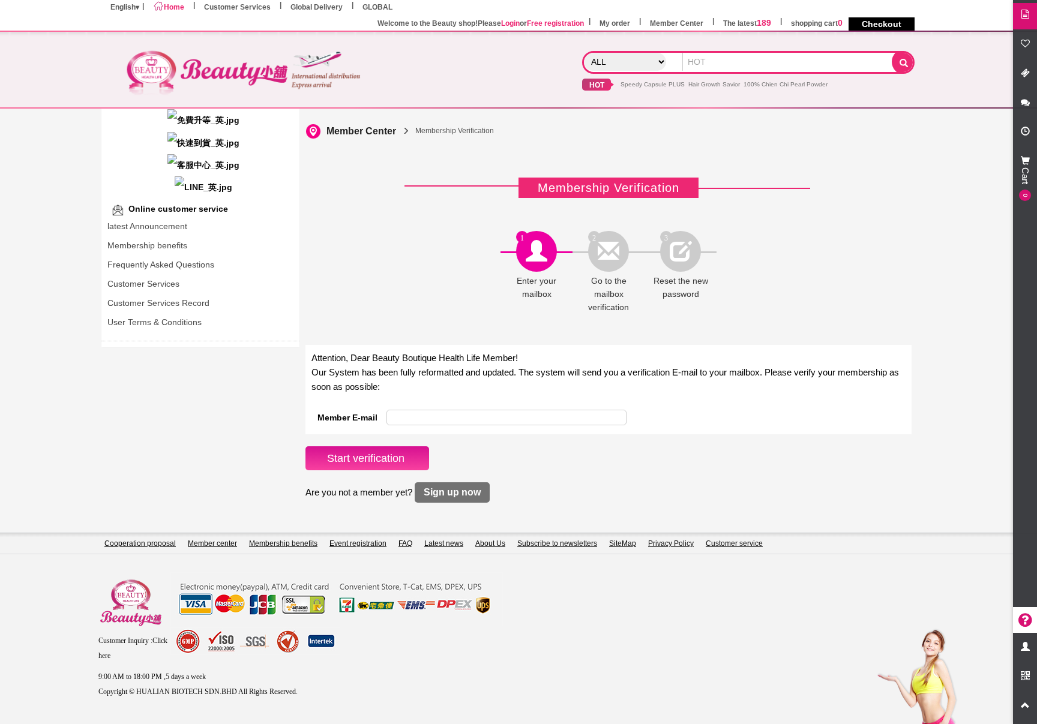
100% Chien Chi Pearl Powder (786, 84)
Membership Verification (454, 131)
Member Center (676, 23)
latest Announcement (147, 226)
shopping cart (817, 23)
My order (615, 23)
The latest (747, 23)
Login (510, 23)
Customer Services (237, 7)
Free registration (555, 23)
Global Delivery (316, 7)
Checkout (881, 24)
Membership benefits (147, 245)
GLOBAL (377, 7)
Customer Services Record (158, 303)
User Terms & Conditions (154, 322)
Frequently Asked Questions (160, 264)
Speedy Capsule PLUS (653, 84)
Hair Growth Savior (714, 84)
